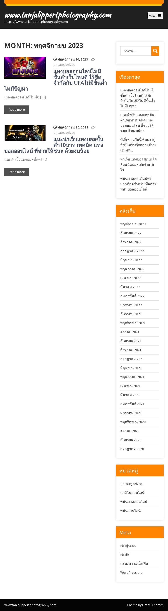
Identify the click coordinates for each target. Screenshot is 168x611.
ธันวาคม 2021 (131, 314)
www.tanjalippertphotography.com (57, 14)
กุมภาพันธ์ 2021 (132, 404)
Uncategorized (64, 64)
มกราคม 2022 (131, 305)
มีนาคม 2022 (130, 287)
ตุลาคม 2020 (130, 431)
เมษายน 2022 (130, 278)
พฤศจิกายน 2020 (133, 422)
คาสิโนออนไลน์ (132, 492)
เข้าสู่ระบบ (128, 545)
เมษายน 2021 (130, 386)
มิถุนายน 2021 (131, 368)
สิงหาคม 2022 (131, 242)
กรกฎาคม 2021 (132, 359)
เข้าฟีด (125, 554)
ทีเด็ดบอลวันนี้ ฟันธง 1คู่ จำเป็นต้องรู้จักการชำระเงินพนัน (138, 145)
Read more (17, 109)
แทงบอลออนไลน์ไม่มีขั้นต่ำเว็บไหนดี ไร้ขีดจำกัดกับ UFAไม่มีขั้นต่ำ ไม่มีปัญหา (55, 80)
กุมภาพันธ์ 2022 (132, 296)
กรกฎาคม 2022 (132, 251)
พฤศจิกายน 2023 (133, 224)
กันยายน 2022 (131, 233)
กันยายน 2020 (130, 440)
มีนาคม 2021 (130, 395)
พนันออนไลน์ (130, 510)
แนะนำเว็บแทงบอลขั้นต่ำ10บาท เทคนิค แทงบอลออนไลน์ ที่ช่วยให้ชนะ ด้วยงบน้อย (53, 144)
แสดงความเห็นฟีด (134, 563)
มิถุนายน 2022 (131, 260)
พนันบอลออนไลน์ (133, 501)
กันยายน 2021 (130, 341)
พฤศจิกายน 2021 (132, 323)
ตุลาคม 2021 (129, 332)
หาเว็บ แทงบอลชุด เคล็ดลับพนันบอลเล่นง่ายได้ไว (138, 164)
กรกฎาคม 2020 (132, 449)
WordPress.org (131, 572)
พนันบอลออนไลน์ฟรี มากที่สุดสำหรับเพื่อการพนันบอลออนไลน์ (138, 184)
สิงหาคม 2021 (130, 350)
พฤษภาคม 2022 (132, 269)
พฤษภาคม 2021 (132, 377)
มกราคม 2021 (131, 413)
